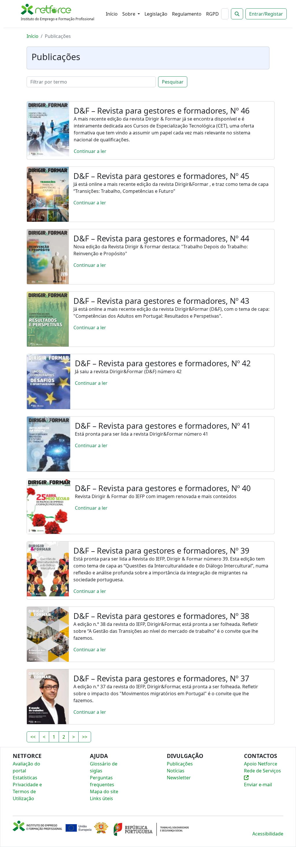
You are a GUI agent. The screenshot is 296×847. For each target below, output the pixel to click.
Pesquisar (173, 82)
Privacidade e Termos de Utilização (27, 791)
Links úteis (101, 798)
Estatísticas (25, 777)
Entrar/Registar (266, 14)
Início (112, 14)
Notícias (175, 771)
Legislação (156, 14)
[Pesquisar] (237, 13)
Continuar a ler (90, 151)
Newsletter (179, 777)
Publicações (180, 764)
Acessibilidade (267, 834)
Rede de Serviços (262, 771)
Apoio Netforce (260, 764)
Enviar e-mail (258, 784)
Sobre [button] (129, 14)
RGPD (212, 14)
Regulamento (186, 14)
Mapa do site (104, 791)
